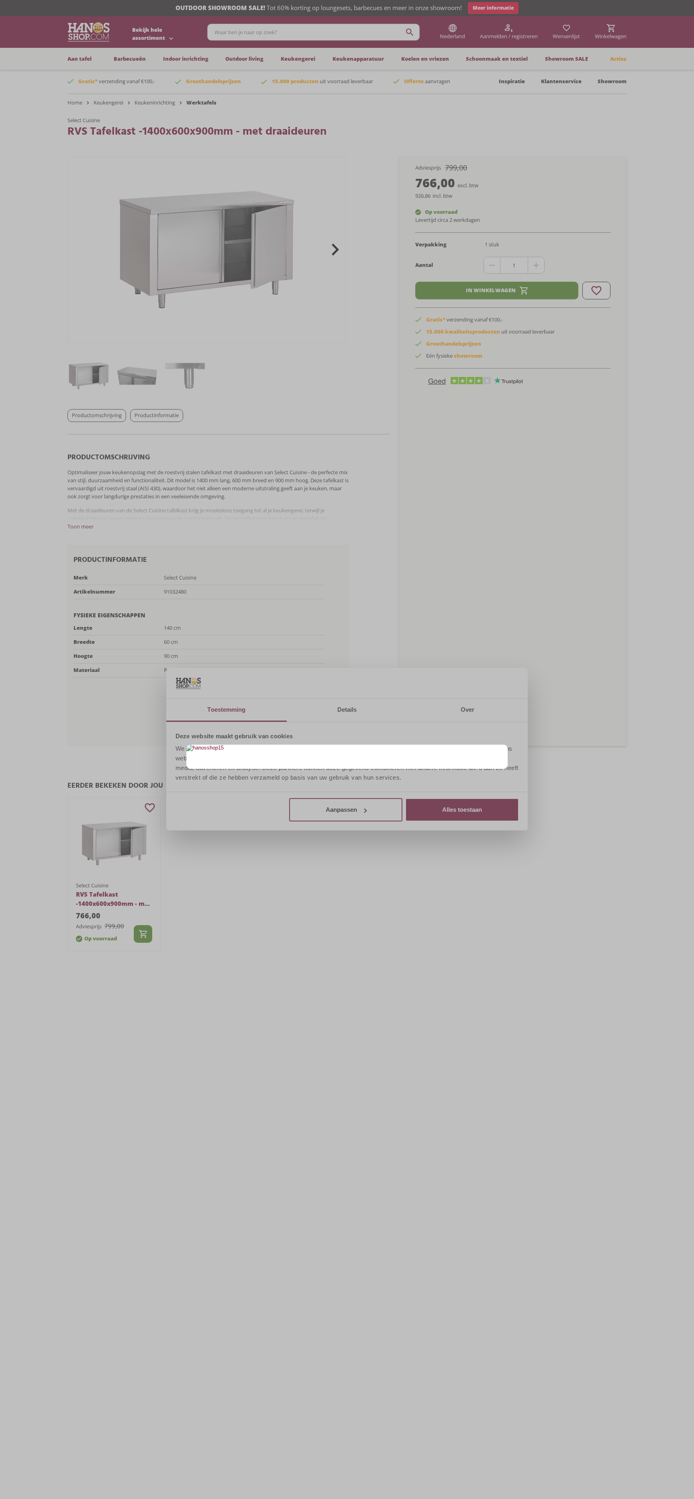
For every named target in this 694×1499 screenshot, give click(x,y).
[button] (501, 752)
